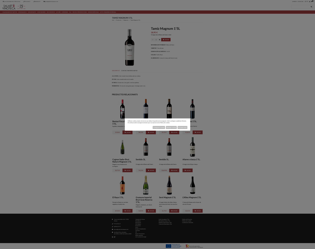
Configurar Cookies (158, 127)
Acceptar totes (182, 127)
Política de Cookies (165, 122)
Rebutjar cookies (171, 127)
